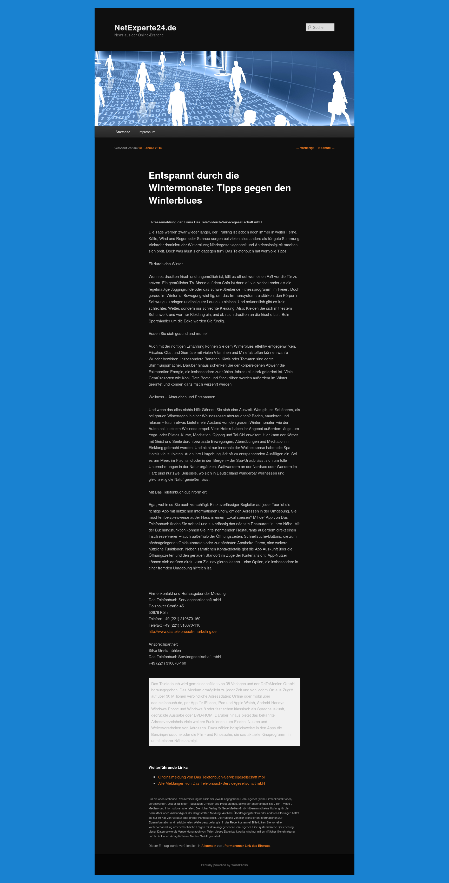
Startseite (123, 131)
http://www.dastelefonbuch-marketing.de (182, 631)
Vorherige (305, 147)
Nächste (326, 147)
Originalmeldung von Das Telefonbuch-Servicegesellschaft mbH (212, 777)
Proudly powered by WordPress (224, 864)
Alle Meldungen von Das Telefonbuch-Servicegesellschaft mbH (211, 783)
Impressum (146, 131)
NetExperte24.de (145, 27)
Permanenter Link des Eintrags (247, 845)
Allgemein (208, 845)
